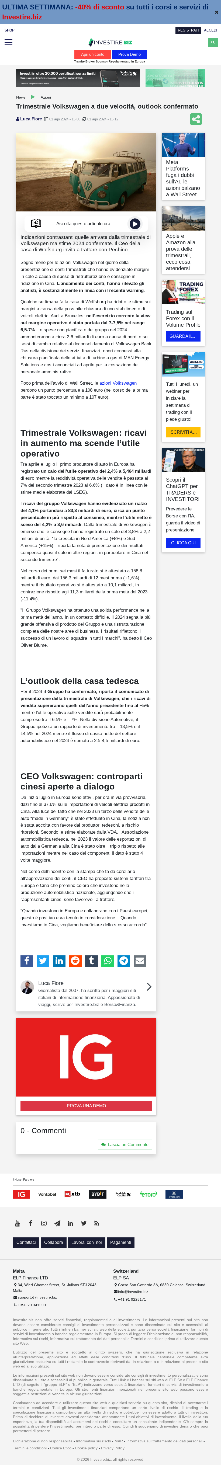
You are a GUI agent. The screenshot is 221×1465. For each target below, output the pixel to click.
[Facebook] (26, 961)
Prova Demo (129, 54)
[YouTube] (17, 1223)
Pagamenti (120, 1242)
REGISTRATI (188, 30)
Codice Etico (60, 1448)
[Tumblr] (91, 961)
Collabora (53, 1242)
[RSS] (96, 1223)
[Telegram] (124, 961)
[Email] (140, 961)
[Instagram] (44, 1223)
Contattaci (26, 1242)
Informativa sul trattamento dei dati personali (164, 1441)
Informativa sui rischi (93, 1441)
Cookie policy (86, 1448)
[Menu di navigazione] (8, 42)
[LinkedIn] (59, 961)
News (21, 97)
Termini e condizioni (30, 1448)
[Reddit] (75, 961)
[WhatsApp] (107, 961)
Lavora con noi (86, 1242)
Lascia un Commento (128, 1144)
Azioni (46, 97)
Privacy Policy (113, 1448)
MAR (119, 1441)
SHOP (10, 30)
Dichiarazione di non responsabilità (42, 1441)
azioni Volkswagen (118, 383)
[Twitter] (43, 961)
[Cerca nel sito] (213, 42)
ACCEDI (210, 30)
